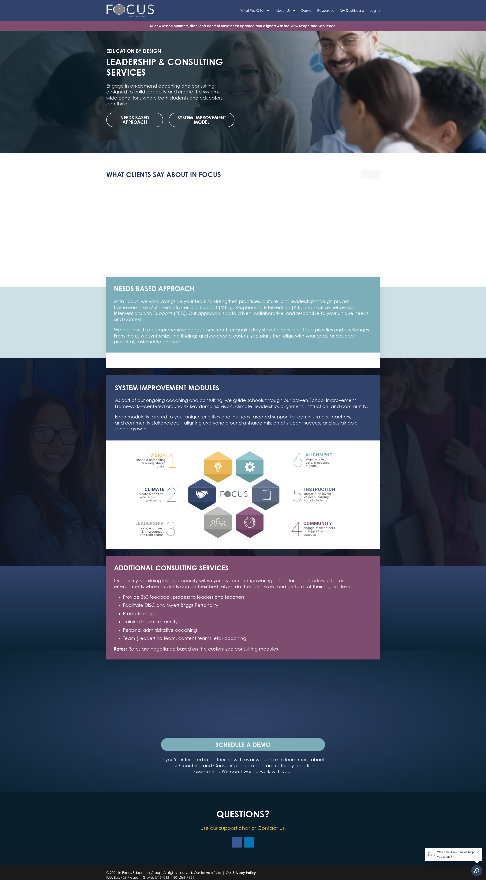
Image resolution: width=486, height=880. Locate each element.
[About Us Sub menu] (294, 10)
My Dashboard (352, 11)
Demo (306, 11)
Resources (325, 11)
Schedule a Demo (243, 744)
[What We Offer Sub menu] (268, 10)
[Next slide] (375, 174)
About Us (282, 11)
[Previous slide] (365, 174)
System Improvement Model (202, 120)
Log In (375, 11)
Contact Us (270, 828)
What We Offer (252, 11)
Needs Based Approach (134, 120)
